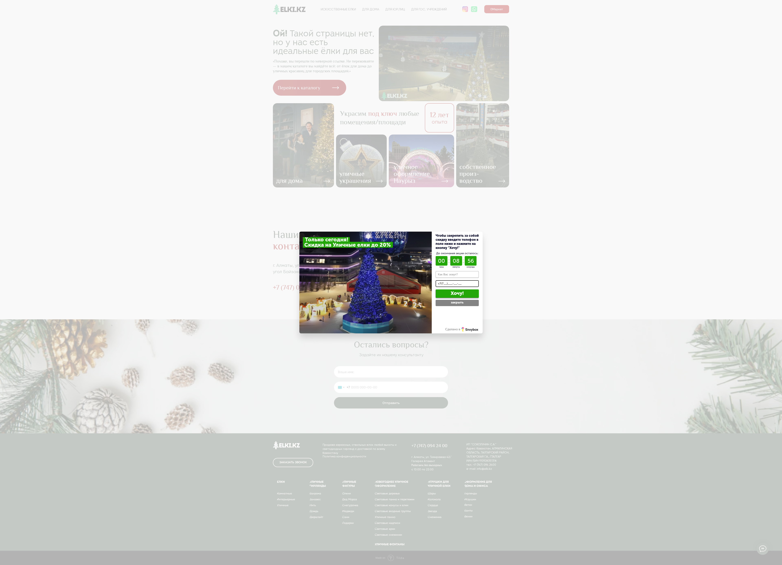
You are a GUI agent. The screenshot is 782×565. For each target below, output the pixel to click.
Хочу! (457, 293)
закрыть (457, 302)
